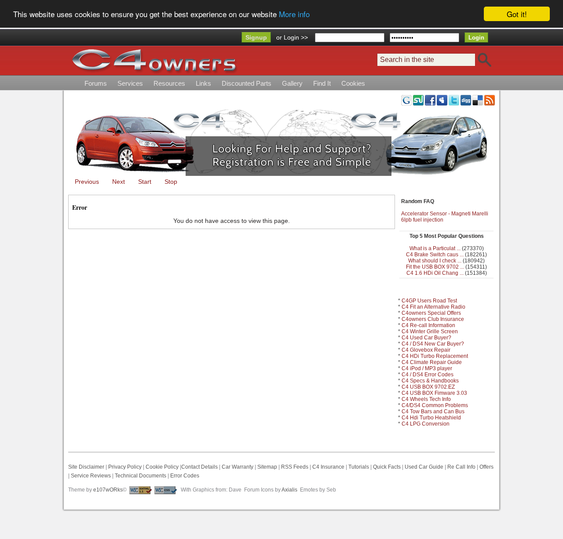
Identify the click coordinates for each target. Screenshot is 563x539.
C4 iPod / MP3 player (427, 368)
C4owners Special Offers (431, 313)
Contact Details (199, 467)
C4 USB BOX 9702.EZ (428, 387)
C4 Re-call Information (428, 325)
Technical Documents (140, 476)
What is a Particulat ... (435, 248)
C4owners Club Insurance (433, 319)
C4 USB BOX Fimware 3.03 (434, 393)
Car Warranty (237, 467)
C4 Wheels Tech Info (426, 399)
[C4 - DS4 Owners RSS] (489, 99)
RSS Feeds (294, 467)
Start (144, 181)
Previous (87, 181)
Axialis (289, 490)
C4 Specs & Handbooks (430, 381)
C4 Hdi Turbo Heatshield (431, 418)
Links (203, 83)
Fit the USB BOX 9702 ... (435, 267)
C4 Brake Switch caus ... (435, 254)
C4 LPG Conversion (426, 424)
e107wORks (108, 490)
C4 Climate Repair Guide (432, 362)
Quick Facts (387, 467)
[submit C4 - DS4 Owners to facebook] (430, 99)
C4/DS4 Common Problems (435, 405)
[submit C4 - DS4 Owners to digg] (466, 99)
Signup (256, 37)
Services (130, 83)
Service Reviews (91, 476)
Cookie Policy (162, 467)
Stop (171, 181)
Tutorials (358, 467)
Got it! (517, 13)
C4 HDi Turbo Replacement (435, 356)
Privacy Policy (125, 467)
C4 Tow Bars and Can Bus (433, 411)
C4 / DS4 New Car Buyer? (433, 344)
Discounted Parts (246, 83)
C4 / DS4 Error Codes (427, 374)
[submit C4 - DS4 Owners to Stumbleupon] (418, 99)
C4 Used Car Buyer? (426, 338)
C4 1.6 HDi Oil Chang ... (435, 273)
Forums (95, 83)
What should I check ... (434, 261)
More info (294, 14)
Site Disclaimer (86, 467)
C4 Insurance (328, 467)
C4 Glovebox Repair (426, 350)
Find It (322, 83)
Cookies (353, 83)
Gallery (292, 83)
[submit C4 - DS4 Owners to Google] (406, 99)
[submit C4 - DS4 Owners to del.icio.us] (477, 99)
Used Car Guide (424, 467)
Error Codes (184, 476)
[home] (154, 60)
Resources (169, 83)
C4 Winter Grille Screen (430, 331)
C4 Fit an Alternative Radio (433, 307)
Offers (486, 467)
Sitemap (266, 467)
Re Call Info (461, 467)
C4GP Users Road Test (429, 301)
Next (118, 181)
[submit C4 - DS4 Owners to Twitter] (454, 99)
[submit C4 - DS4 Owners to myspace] (442, 99)
